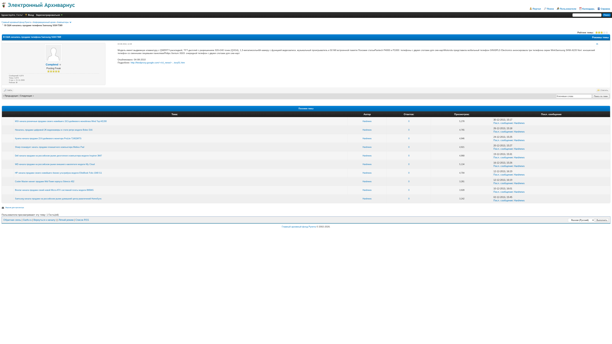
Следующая (26, 96)
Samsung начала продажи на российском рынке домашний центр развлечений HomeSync (58, 198)
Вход (31, 15)
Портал (537, 8)
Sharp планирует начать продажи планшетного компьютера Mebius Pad (49, 147)
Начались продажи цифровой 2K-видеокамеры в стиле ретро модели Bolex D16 (53, 130)
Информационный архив (44, 22)
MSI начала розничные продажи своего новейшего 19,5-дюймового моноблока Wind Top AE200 (61, 121)
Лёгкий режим (65, 220)
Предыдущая (11, 96)
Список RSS (82, 220)
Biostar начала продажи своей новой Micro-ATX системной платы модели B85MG (54, 190)
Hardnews (367, 121)
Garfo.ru (27, 220)
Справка (605, 8)
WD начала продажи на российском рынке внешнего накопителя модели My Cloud (55, 164)
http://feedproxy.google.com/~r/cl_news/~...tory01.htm (158, 62)
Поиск (550, 8)
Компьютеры (63, 22)
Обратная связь (12, 220)
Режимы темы (600, 37)
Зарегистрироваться (48, 15)
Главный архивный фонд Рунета (16, 22)
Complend (52, 64)
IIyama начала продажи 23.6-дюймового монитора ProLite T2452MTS (48, 138)
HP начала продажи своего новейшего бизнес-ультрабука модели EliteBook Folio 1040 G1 (58, 173)
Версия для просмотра (14, 207)
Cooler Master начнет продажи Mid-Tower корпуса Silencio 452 (44, 181)
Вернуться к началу (44, 220)
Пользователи (568, 8)
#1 (597, 44)
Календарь (588, 8)
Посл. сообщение (503, 123)
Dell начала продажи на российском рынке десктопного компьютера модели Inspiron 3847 (58, 155)
